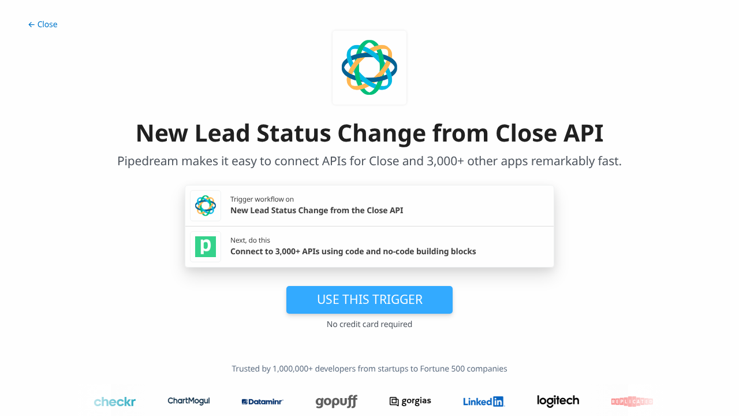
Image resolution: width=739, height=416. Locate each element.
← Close (42, 24)
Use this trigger (370, 299)
